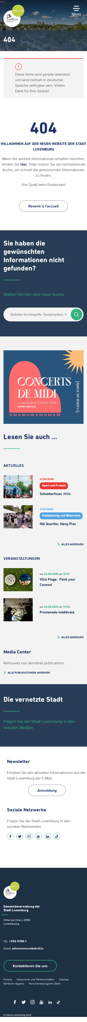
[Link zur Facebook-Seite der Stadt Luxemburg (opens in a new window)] (10, 836)
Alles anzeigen (72, 544)
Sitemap (64, 979)
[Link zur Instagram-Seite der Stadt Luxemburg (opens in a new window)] (29, 836)
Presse (7, 979)
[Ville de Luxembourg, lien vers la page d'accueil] (13, 26)
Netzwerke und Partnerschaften (35, 979)
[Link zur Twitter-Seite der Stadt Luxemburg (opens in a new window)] (19, 836)
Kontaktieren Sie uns (30, 966)
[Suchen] (76, 314)
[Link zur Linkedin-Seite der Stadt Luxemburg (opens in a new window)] (47, 836)
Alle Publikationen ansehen (29, 672)
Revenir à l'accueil (43, 206)
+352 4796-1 (17, 941)
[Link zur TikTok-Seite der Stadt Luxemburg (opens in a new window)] (56, 836)
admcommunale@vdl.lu (28, 948)
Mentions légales (13, 983)
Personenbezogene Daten (45, 983)
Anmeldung (47, 790)
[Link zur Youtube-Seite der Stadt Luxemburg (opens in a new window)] (38, 836)
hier (23, 164)
